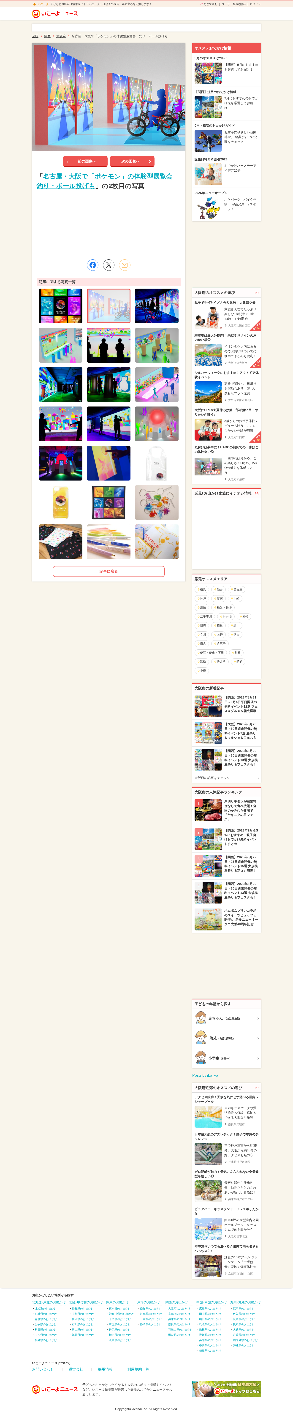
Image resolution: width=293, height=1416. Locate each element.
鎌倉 (203, 643)
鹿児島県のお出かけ (245, 1340)
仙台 (220, 589)
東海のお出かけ (148, 1302)
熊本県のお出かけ (244, 1324)
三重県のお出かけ (151, 1319)
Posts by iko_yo (205, 1075)
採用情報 (105, 1369)
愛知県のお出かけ (151, 1308)
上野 (220, 634)
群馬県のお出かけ (120, 1329)
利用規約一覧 (138, 1369)
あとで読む (210, 4)
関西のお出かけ (176, 1302)
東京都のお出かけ (120, 1308)
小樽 (203, 670)
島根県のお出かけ (210, 1329)
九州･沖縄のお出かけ (245, 1302)
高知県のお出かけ (210, 1340)
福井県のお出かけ (83, 1334)
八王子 (221, 643)
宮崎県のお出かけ (244, 1334)
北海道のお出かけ (46, 1308)
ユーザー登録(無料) (234, 4)
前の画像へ (87, 161)
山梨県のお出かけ (83, 1313)
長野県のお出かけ (83, 1308)
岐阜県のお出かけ (151, 1313)
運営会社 (76, 1369)
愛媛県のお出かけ (210, 1334)
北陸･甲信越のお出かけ (86, 1302)
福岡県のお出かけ (244, 1308)
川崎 (236, 598)
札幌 (245, 616)
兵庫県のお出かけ (179, 1319)
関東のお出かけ (117, 1302)
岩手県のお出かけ (46, 1324)
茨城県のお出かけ (120, 1340)
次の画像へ (130, 161)
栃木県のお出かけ (120, 1334)
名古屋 (237, 589)
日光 (203, 625)
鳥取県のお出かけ (210, 1324)
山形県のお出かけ (46, 1334)
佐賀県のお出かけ (244, 1313)
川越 (238, 652)
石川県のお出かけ (83, 1324)
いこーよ (43, 4)
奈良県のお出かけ (179, 1324)
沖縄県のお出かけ (244, 1345)
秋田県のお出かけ (46, 1329)
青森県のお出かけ (46, 1319)
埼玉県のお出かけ (120, 1324)
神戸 (203, 598)
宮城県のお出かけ (46, 1313)
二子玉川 (206, 616)
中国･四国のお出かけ (211, 1302)
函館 (239, 661)
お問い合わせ (43, 1369)
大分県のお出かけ (244, 1329)
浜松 (203, 661)
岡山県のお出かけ (210, 1313)
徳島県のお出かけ (210, 1350)
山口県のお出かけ (210, 1319)
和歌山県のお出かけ (180, 1329)
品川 (236, 625)
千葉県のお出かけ (120, 1319)
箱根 (220, 625)
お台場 (227, 616)
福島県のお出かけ (46, 1340)
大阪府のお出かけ (179, 1308)
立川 (203, 634)
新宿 (220, 598)
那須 (203, 607)
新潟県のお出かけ (83, 1319)
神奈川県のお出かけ (121, 1313)
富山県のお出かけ (83, 1329)
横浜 (203, 589)
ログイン (255, 4)
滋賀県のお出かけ (179, 1334)
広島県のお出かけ (210, 1308)
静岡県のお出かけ (151, 1324)
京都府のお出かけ (179, 1313)
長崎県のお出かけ (244, 1319)
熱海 (236, 634)
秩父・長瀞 (224, 607)
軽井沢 (221, 661)
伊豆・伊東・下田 (212, 652)
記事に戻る (109, 571)
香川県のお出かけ (210, 1345)
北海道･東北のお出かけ (49, 1302)
